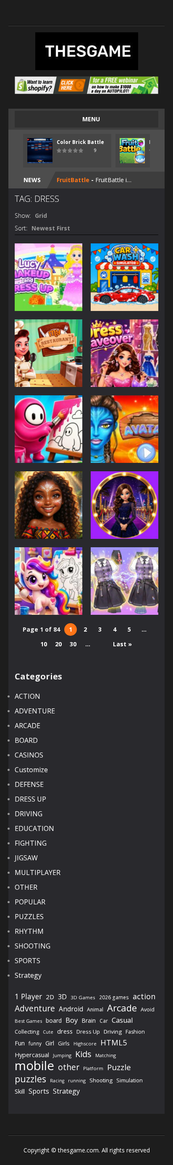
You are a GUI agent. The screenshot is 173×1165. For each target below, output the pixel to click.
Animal (95, 1009)
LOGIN (53, 12)
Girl (49, 1043)
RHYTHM (29, 931)
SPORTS (27, 960)
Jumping (62, 1055)
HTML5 (113, 1042)
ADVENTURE (35, 711)
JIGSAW (26, 857)
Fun (20, 1043)
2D (50, 997)
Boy (72, 1020)
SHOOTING (32, 946)
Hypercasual (32, 1055)
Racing (57, 1081)
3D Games (83, 997)
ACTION (27, 696)
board (54, 1020)
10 (43, 644)
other (68, 1067)
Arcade (122, 1008)
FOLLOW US (120, 12)
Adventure (35, 1008)
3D (62, 996)
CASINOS (29, 755)
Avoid (148, 1009)
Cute (48, 1032)
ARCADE (27, 725)
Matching (105, 1055)
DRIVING (28, 813)
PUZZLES (29, 916)
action (144, 996)
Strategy (28, 975)
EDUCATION (34, 828)
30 (73, 644)
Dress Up (88, 1031)
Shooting (101, 1080)
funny (35, 1043)
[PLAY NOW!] (39, 150)
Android (71, 1008)
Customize (31, 769)
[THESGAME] (86, 51)
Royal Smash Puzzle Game (96, 181)
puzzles (30, 1079)
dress (65, 1031)
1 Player (28, 996)
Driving (113, 1031)
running (77, 1080)
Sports (39, 1091)
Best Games (28, 1021)
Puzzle (119, 1067)
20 (58, 644)
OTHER (26, 887)
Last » (122, 644)
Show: (23, 215)
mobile (34, 1066)
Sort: (21, 228)
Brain (88, 1020)
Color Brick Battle (80, 142)
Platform (93, 1068)
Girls (64, 1043)
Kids (83, 1054)
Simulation (129, 1080)
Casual (122, 1020)
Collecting (27, 1031)
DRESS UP (30, 799)
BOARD (26, 740)
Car (104, 1020)
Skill (20, 1091)
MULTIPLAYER (37, 872)
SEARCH (87, 12)
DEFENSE (29, 784)
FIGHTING (31, 843)
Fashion (135, 1031)
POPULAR (30, 901)
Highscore (85, 1043)
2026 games (114, 997)
